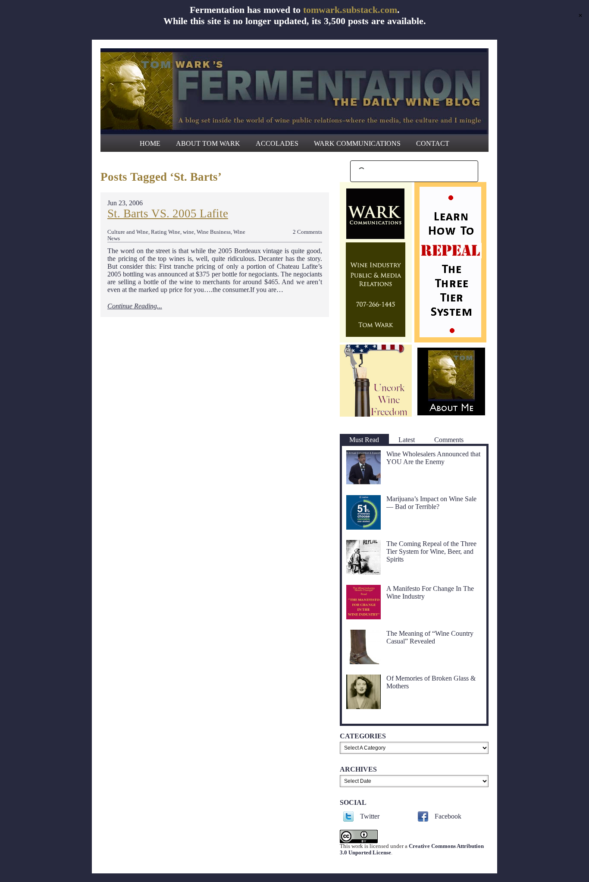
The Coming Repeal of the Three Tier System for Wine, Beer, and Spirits (431, 551)
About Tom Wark (208, 143)
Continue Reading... (134, 306)
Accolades (277, 143)
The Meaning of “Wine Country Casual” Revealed (429, 637)
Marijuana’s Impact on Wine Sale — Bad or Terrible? (431, 502)
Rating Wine (165, 232)
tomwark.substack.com (350, 9)
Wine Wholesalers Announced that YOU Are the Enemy (433, 457)
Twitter (369, 816)
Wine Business (214, 232)
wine (188, 232)
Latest (406, 439)
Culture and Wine (127, 232)
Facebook (448, 816)
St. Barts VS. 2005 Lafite (167, 213)
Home (150, 143)
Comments (449, 439)
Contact (432, 143)
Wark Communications (357, 143)
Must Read (364, 439)
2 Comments (307, 232)
